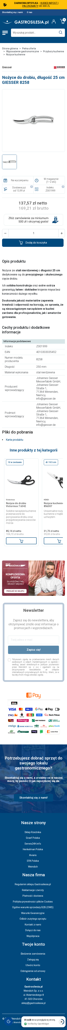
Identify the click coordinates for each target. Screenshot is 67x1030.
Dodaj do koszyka (36, 242)
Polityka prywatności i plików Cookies (33, 901)
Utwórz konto (33, 965)
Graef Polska (33, 837)
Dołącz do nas (33, 930)
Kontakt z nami (33, 924)
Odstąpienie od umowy (32, 971)
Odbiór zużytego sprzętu (33, 918)
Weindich (33, 866)
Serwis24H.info (33, 843)
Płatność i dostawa (33, 895)
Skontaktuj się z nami (12, 12)
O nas (29, 12)
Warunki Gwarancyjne (32, 913)
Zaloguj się (33, 959)
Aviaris (33, 855)
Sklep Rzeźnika (33, 832)
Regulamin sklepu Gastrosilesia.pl (33, 884)
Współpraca (32, 936)
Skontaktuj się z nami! (33, 797)
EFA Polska (33, 860)
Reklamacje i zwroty (33, 890)
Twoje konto (33, 944)
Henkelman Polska (33, 849)
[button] (5, 233)
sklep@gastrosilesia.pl (33, 1003)
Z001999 (50, 190)
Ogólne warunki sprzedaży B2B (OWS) (32, 907)
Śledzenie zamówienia (33, 953)
